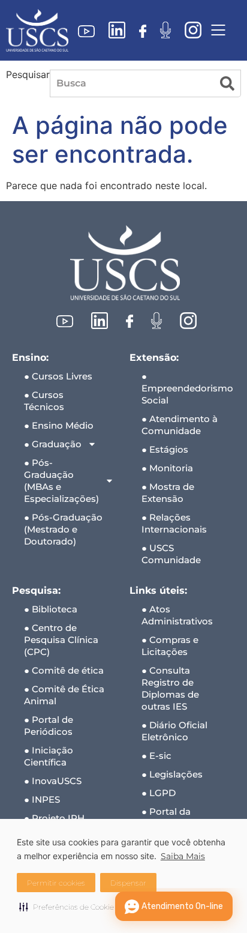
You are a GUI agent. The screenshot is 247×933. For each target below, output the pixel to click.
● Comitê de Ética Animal (64, 695)
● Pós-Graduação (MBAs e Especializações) (61, 480)
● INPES (42, 799)
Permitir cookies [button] (56, 882)
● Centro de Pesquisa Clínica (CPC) (61, 639)
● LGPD (158, 793)
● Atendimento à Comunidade (179, 424)
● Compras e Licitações (169, 645)
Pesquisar (28, 75)
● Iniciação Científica (48, 756)
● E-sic (156, 755)
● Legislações (172, 774)
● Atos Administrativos (177, 615)
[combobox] (132, 83)
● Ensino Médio (59, 425)
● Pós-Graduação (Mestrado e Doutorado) (63, 529)
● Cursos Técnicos (44, 400)
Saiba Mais (183, 856)
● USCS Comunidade (171, 554)
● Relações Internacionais (174, 523)
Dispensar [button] (128, 882)
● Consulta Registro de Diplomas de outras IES (170, 688)
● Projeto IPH (54, 818)
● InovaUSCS (53, 781)
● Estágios (164, 449)
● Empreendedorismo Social (187, 388)
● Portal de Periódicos (48, 725)
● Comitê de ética (64, 670)
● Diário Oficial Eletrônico (174, 731)
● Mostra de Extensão (167, 492)
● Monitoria (167, 468)
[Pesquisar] (227, 83)
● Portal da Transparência (173, 817)
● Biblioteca (50, 609)
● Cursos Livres (58, 376)
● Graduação (53, 444)
